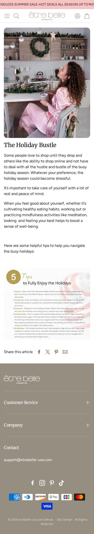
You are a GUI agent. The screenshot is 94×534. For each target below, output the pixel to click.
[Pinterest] (52, 483)
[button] (7, 15)
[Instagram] (42, 483)
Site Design (64, 519)
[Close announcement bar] (89, 3)
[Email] (65, 352)
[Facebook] (32, 483)
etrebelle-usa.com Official (36, 519)
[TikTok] (61, 483)
